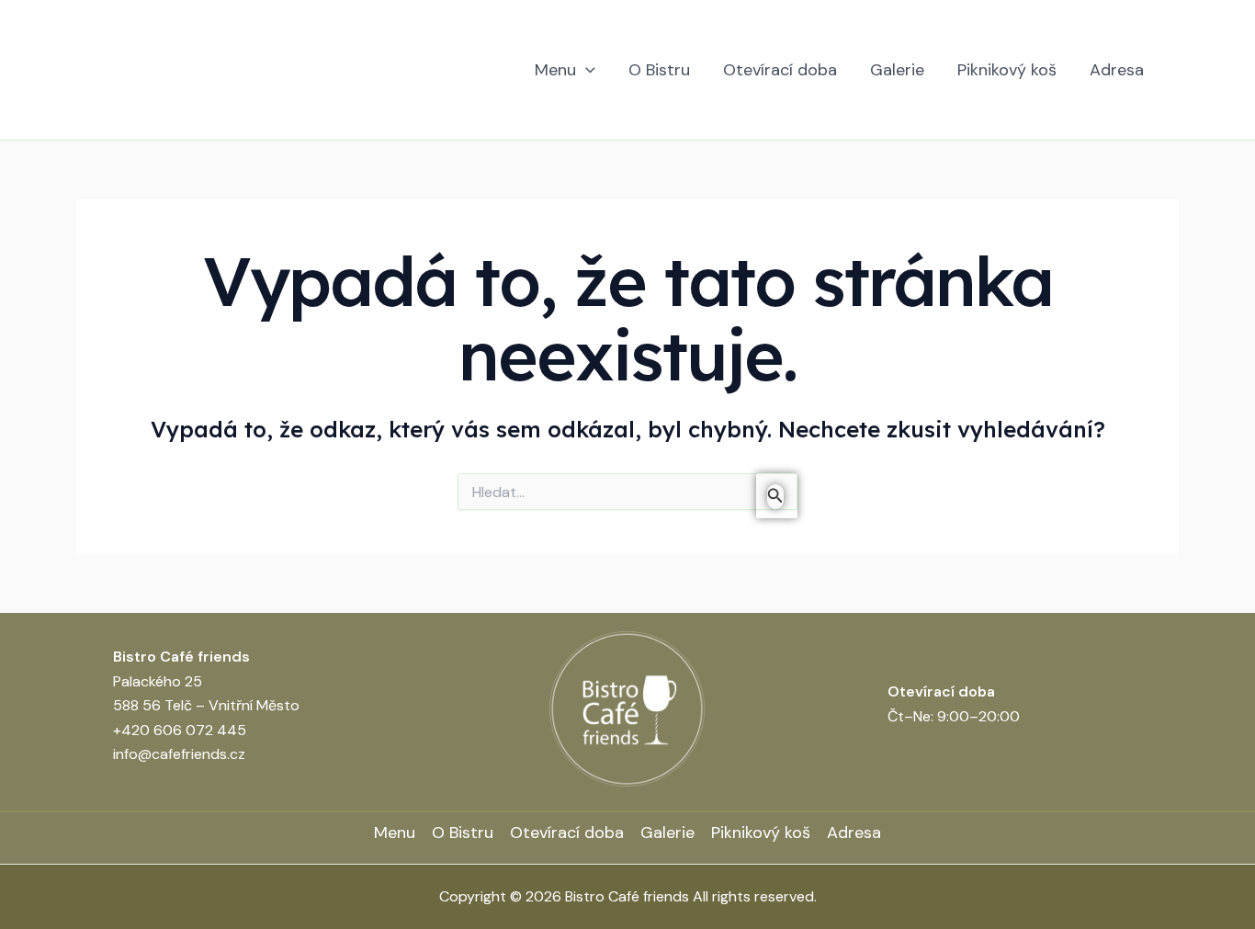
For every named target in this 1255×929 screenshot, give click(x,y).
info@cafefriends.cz (179, 754)
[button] (585, 70)
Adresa (1117, 70)
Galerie (897, 70)
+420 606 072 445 (179, 730)
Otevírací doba (780, 70)
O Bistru (659, 70)
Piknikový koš (1007, 70)
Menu (555, 70)
